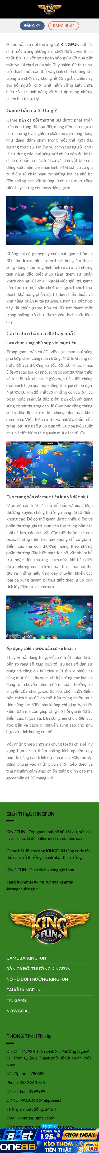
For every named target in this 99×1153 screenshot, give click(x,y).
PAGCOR (29, 1100)
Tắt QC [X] (49, 1126)
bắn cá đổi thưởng (36, 119)
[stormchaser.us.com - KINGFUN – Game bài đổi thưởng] (49, 9)
